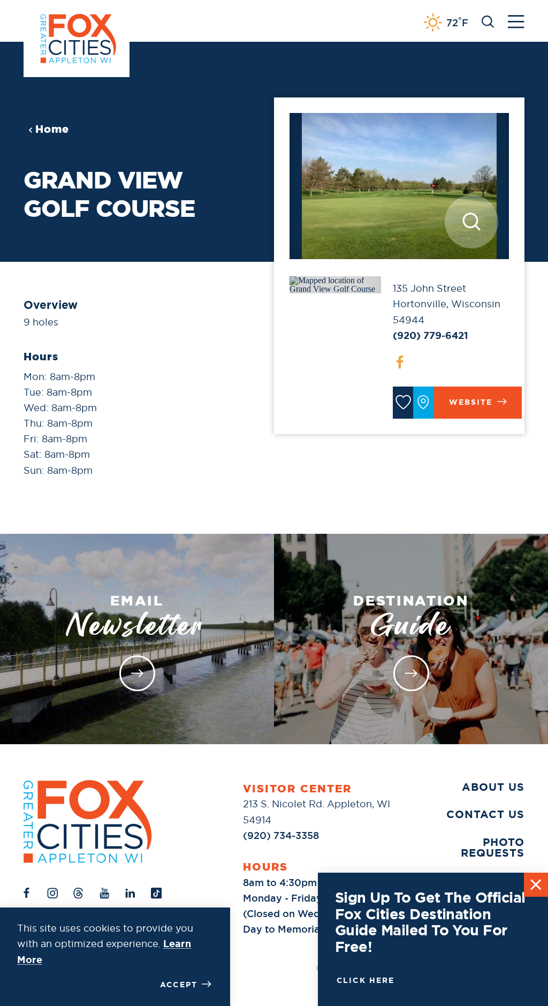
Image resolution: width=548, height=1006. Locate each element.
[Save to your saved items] (403, 403)
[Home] (88, 821)
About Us (493, 787)
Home (52, 129)
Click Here (366, 980)
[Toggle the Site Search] (488, 20)
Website (471, 402)
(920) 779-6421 (430, 335)
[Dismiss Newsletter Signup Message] (536, 885)
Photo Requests (492, 847)
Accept (178, 984)
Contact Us (485, 814)
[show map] (423, 403)
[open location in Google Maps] (335, 284)
